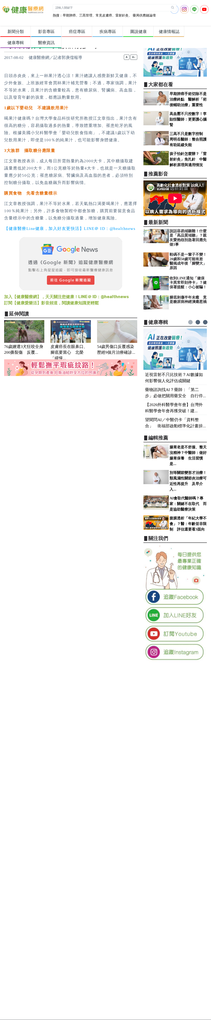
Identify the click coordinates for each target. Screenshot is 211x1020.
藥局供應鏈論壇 (144, 15)
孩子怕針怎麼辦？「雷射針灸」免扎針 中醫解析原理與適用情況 (188, 159)
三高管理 (85, 15)
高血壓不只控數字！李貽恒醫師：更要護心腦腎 (188, 119)
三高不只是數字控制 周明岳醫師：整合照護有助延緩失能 (188, 139)
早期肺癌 (69, 15)
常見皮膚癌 (104, 15)
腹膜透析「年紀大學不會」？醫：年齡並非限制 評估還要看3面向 (188, 523)
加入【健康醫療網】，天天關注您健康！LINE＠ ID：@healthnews (66, 296)
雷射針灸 (122, 15)
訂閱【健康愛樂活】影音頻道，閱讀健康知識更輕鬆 (51, 302)
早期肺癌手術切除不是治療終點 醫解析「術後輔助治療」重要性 (188, 99)
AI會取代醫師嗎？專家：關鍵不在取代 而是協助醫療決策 (188, 503)
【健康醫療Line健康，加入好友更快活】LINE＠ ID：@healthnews (69, 228)
